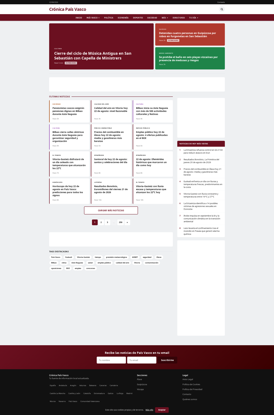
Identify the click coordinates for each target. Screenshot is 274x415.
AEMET (135, 257)
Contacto (221, 2)
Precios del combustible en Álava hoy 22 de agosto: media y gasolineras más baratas (109, 136)
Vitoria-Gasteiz (83, 257)
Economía (123, 18)
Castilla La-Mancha (57, 393)
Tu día (192, 18)
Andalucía (63, 385)
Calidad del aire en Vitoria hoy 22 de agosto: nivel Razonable (111, 109)
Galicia (110, 393)
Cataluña (87, 393)
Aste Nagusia (77, 262)
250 (120, 222)
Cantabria (114, 385)
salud (90, 262)
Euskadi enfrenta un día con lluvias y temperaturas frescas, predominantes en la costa (200, 184)
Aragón (73, 385)
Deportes (138, 18)
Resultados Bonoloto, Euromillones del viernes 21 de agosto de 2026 (111, 189)
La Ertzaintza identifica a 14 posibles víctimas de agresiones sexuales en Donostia (198, 206)
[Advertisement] (137, 84)
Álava (159, 257)
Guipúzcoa (142, 384)
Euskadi (68, 257)
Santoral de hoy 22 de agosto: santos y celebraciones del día (110, 161)
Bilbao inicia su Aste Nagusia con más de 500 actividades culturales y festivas (152, 111)
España (53, 385)
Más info (149, 409)
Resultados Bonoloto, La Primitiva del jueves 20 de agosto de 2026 (199, 161)
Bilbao (54, 262)
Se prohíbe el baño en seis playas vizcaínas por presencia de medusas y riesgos (188, 58)
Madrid (129, 393)
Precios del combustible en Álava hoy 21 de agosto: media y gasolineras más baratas (200, 172)
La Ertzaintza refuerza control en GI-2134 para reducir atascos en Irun (201, 151)
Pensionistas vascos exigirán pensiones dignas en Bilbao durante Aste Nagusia (68, 111)
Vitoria (137, 262)
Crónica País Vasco (67, 9)
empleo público (104, 262)
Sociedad (152, 18)
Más (164, 18)
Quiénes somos (190, 399)
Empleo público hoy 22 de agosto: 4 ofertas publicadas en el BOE (152, 135)
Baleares (92, 385)
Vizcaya (140, 389)
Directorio (179, 18)
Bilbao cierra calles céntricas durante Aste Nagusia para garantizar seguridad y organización (68, 136)
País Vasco (92, 18)
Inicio (79, 18)
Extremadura (99, 393)
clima (64, 262)
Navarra (62, 401)
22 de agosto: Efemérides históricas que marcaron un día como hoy (151, 162)
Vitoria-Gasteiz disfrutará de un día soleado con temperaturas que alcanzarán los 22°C (69, 164)
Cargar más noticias (111, 210)
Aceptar (162, 409)
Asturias (82, 385)
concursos (90, 268)
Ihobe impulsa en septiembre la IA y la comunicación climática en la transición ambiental (199, 218)
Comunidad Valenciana (89, 401)
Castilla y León (74, 393)
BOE (68, 268)
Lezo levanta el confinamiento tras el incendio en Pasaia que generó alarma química (199, 231)
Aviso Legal (188, 379)
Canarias (103, 385)
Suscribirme (167, 360)
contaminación (151, 262)
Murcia (52, 401)
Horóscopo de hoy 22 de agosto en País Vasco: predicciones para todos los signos (67, 191)
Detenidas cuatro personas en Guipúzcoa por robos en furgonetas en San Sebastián (187, 34)
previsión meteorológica (116, 257)
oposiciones (56, 268)
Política (108, 18)
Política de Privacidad (192, 389)
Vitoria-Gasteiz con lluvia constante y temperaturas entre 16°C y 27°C (198, 195)
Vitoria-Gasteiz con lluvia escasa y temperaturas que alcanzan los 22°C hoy (151, 189)
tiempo (98, 257)
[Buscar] (222, 9)
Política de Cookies (191, 384)
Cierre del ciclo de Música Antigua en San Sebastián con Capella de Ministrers (92, 56)
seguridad (147, 257)
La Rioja (120, 393)
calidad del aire (122, 262)
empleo (78, 268)
